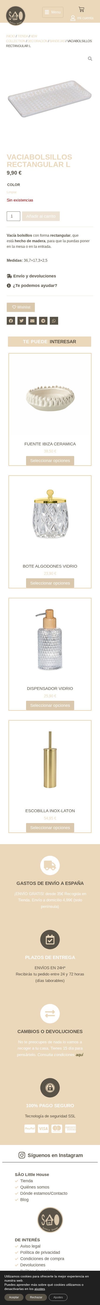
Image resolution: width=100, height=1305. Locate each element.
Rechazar (36, 1297)
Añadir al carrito (41, 216)
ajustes (39, 1289)
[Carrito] (81, 9)
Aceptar (14, 1297)
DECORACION (37, 41)
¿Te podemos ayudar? (35, 285)
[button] (53, 12)
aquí (79, 1055)
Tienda (22, 36)
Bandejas (57, 41)
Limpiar (12, 192)
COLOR (13, 184)
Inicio (10, 36)
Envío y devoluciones (34, 276)
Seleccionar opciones (50, 460)
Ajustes (58, 1297)
